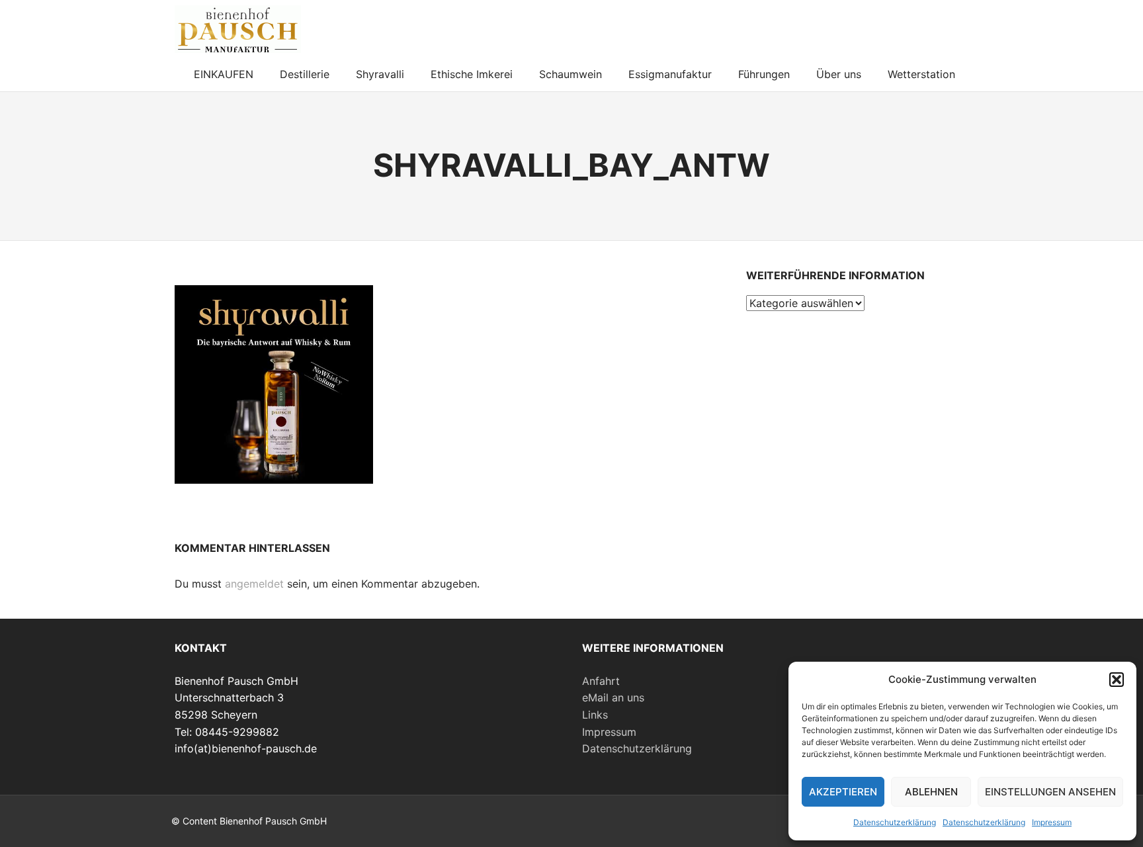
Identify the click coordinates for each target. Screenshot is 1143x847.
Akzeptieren (843, 791)
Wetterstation (921, 74)
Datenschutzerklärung (894, 822)
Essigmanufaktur (670, 74)
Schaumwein (570, 74)
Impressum (1052, 822)
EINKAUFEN (223, 74)
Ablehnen (931, 791)
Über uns (838, 74)
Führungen (764, 74)
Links (595, 714)
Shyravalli (380, 74)
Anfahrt (601, 681)
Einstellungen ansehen (1050, 791)
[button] (1116, 679)
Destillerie (304, 74)
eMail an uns (613, 697)
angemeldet (254, 583)
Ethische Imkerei (472, 74)
